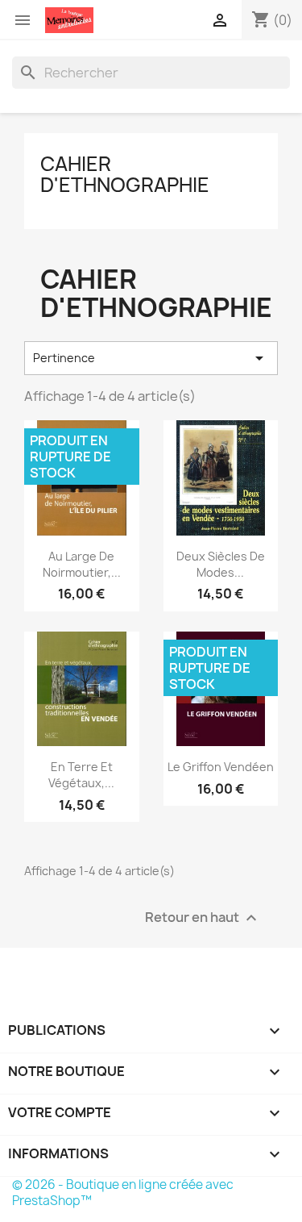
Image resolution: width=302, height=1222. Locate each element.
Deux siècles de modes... (220, 564)
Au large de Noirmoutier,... (82, 564)
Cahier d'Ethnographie (124, 174)
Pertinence (151, 358)
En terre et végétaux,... (81, 774)
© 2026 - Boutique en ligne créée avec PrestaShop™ (123, 1192)
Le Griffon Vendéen (221, 766)
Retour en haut (203, 918)
